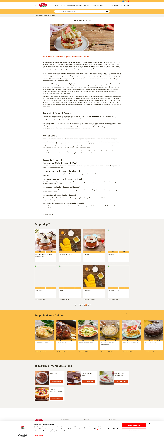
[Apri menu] (35, 5)
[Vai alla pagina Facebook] (123, 1)
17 (90, 305)
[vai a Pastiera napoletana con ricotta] (109, 330)
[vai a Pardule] (70, 276)
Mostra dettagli (38, 435)
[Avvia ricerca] (106, 11)
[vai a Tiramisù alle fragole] (131, 330)
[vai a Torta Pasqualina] (44, 330)
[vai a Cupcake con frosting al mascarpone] (45, 240)
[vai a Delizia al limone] (118, 276)
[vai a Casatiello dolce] (70, 240)
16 (88, 305)
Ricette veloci (71, 5)
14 (84, 305)
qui (98, 429)
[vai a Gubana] (118, 240)
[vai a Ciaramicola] (94, 240)
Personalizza (133, 430)
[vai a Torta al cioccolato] (153, 330)
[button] (126, 313)
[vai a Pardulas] (94, 276)
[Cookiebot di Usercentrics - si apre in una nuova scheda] (22, 435)
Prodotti (57, 5)
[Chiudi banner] (149, 423)
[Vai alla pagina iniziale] (43, 5)
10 (76, 305)
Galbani (36, 15)
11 (78, 305)
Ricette (63, 5)
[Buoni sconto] (121, 5)
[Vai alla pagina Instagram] (125, 1)
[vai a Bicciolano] (45, 276)
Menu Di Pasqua (44, 15)
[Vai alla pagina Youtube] (128, 1)
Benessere (79, 5)
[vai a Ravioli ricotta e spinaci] (88, 330)
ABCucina (86, 5)
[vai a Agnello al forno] (66, 330)
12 (80, 305)
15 (86, 305)
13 (82, 305)
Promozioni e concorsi (97, 5)
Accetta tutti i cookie (134, 425)
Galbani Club (114, 5)
